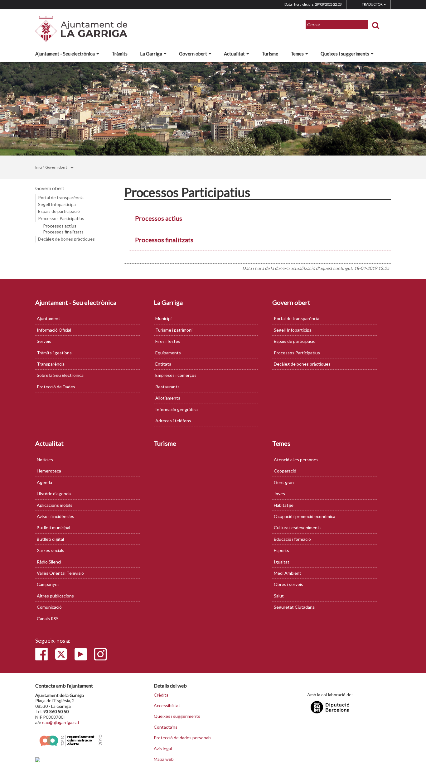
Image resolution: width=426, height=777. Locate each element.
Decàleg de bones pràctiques (66, 239)
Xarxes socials (50, 550)
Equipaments (168, 352)
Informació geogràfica (176, 409)
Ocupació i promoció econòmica (304, 516)
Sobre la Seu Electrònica (60, 375)
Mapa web (164, 759)
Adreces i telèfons (173, 420)
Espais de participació (59, 211)
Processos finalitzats (63, 231)
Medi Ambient (287, 573)
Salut (279, 595)
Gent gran (284, 482)
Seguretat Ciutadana (294, 607)
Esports (281, 550)
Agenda (44, 482)
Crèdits (161, 695)
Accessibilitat (167, 705)
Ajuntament (48, 318)
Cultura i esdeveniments (298, 527)
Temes (297, 53)
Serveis (44, 341)
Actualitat (234, 53)
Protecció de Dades (56, 386)
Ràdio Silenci (49, 561)
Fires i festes (167, 341)
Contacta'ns (165, 727)
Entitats (163, 364)
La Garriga (151, 53)
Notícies (45, 459)
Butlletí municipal (53, 527)
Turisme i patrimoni (173, 330)
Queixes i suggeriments (345, 53)
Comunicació (49, 607)
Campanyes (48, 584)
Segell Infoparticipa (57, 204)
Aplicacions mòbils (54, 505)
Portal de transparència (61, 197)
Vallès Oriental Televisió (60, 573)
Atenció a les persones (296, 459)
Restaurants (167, 386)
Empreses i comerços (175, 375)
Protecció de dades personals (182, 737)
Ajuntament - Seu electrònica (65, 53)
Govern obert (193, 53)
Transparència (51, 364)
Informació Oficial (54, 330)
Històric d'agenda (54, 493)
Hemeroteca (49, 470)
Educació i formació (292, 539)
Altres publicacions (55, 595)
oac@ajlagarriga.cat (61, 722)
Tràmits (120, 53)
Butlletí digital (50, 539)
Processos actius (59, 225)
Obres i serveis (288, 584)
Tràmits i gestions (54, 352)
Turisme (270, 53)
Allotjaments (167, 397)
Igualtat (281, 561)
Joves (279, 493)
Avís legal (163, 748)
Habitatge (283, 505)
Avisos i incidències (55, 516)
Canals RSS (48, 618)
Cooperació (285, 470)
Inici (38, 167)
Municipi (163, 318)
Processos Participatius (61, 218)
